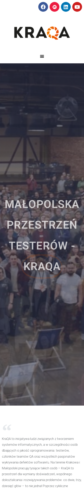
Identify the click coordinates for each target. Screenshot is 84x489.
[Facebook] (43, 7)
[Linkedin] (66, 7)
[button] (42, 56)
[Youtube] (77, 7)
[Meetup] (54, 7)
